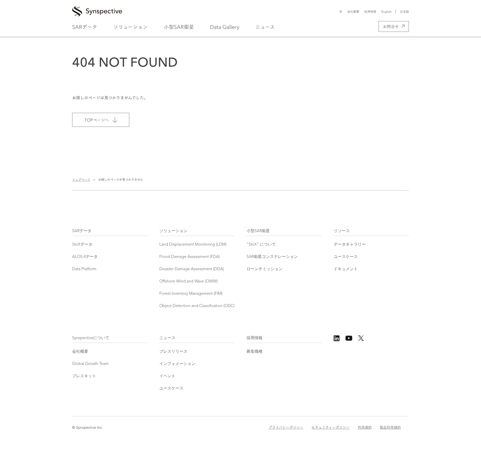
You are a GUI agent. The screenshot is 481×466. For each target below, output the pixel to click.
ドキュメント (346, 269)
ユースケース (346, 257)
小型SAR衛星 (179, 27)
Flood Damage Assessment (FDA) (189, 257)
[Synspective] (189, 11)
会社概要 (353, 11)
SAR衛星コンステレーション (272, 257)
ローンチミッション (265, 269)
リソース (342, 231)
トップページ (81, 179)
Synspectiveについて (90, 338)
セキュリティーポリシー (330, 427)
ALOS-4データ (85, 257)
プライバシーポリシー (286, 427)
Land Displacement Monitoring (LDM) (192, 245)
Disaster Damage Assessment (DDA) (191, 269)
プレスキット (84, 376)
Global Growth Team (90, 364)
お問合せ (391, 26)
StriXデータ (82, 245)
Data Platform (84, 269)
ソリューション (130, 27)
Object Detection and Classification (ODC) (196, 306)
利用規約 (365, 427)
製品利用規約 (390, 427)
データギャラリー (350, 245)
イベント (167, 376)
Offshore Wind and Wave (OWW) (188, 281)
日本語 (404, 11)
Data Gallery (224, 27)
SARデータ (84, 27)
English (386, 11)
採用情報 (370, 11)
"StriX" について (261, 245)
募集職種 (255, 352)
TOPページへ (96, 120)
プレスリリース (173, 352)
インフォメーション (177, 364)
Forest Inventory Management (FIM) (190, 294)
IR (340, 11)
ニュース (265, 27)
